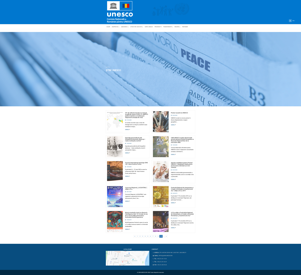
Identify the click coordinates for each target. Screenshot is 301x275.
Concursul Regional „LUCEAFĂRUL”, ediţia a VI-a (136, 188)
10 (161, 236)
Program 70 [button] (158, 26)
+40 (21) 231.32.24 (160, 261)
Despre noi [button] (115, 26)
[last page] (166, 236)
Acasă (108, 26)
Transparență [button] (167, 26)
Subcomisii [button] (124, 26)
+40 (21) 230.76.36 (160, 265)
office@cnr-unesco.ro (165, 255)
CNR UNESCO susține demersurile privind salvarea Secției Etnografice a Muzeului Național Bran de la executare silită (182, 140)
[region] (127, 257)
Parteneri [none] (185, 26)
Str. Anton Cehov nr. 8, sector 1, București (170, 252)
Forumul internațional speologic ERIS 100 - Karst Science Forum (136, 163)
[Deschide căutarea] (290, 20)
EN (293, 20)
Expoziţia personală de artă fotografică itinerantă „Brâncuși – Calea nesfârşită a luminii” (135, 139)
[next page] (164, 236)
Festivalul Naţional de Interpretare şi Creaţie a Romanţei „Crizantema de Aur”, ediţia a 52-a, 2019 (182, 189)
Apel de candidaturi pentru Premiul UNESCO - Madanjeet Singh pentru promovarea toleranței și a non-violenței (181, 165)
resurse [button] (177, 26)
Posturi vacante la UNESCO (179, 113)
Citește (127, 129)
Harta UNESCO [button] (149, 26)
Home (107, 67)
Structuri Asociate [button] (136, 26)
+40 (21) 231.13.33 (160, 258)
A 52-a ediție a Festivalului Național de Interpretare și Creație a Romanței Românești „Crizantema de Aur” (182, 214)
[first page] (134, 236)
